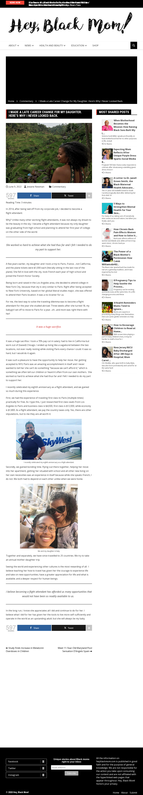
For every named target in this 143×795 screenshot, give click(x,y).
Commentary (59, 186)
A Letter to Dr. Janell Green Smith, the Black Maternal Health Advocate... (125, 182)
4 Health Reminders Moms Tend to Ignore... (125, 306)
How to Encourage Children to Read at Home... (124, 328)
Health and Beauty (51, 45)
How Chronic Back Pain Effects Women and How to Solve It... (125, 232)
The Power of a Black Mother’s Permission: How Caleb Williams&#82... (117, 258)
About (12, 45)
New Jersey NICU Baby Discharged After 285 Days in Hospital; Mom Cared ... (117, 354)
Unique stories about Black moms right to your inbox (71, 760)
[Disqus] (49, 694)
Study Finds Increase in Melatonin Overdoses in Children (25, 649)
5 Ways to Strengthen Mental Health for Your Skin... (124, 208)
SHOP (95, 45)
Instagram (13, 775)
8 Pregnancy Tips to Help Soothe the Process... (125, 283)
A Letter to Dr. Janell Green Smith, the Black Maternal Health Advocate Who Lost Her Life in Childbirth (58, 3)
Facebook (13, 761)
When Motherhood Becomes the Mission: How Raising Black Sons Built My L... (119, 127)
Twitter (12, 768)
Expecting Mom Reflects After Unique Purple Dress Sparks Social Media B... (119, 156)
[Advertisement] (71, 78)
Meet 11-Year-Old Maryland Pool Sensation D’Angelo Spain (75, 649)
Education (77, 45)
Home (116, 792)
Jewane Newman (35, 186)
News (28, 45)
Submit (133, 792)
